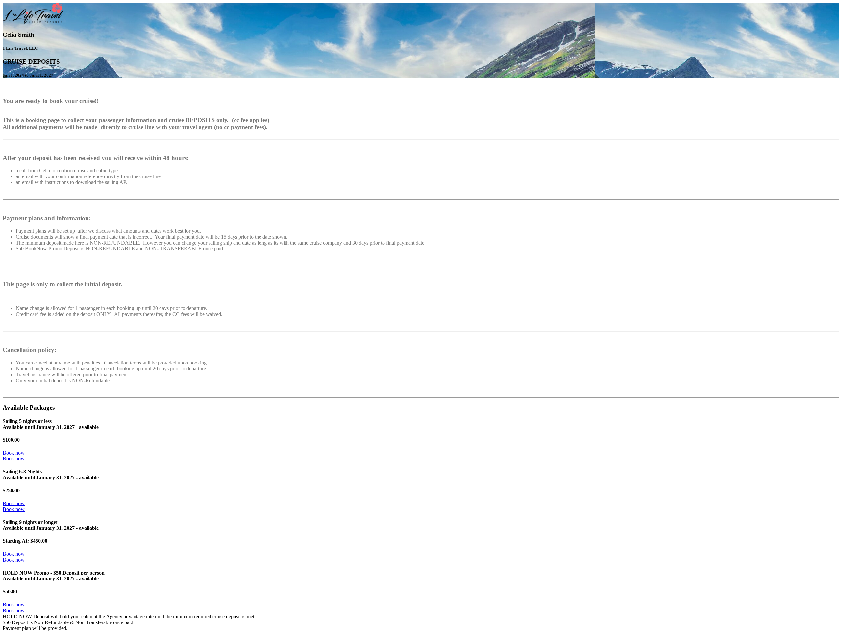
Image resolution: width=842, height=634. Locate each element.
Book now (14, 453)
